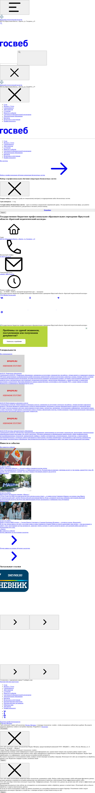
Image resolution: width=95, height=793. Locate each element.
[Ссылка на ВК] (14, 309)
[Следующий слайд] (44, 622)
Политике (45, 727)
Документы (7, 706)
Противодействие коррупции (9, 681)
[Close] (14, 188)
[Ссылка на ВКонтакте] (5, 711)
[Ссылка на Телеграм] (70, 309)
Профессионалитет (10, 121)
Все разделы (4, 161)
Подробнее (47, 210)
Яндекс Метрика (30, 725)
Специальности (9, 108)
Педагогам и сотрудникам (12, 119)
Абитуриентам (8, 109)
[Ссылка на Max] (14, 323)
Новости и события (10, 113)
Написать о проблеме (14, 341)
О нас (5, 104)
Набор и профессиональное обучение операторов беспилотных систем (22, 175)
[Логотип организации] (1, 18)
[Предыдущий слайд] (14, 622)
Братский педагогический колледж (11, 19)
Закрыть (3, 212)
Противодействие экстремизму (13, 703)
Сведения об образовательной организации (17, 114)
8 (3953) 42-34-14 (5, 256)
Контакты (7, 118)
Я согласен (4, 728)
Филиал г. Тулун (9, 106)
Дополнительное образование (13, 116)
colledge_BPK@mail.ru (7, 274)
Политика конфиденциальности (10, 722)
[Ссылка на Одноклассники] (42, 309)
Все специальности (6, 354)
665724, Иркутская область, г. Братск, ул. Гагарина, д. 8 (17, 239)
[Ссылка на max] (5, 716)
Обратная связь (8, 705)
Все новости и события (7, 447)
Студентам (7, 111)
